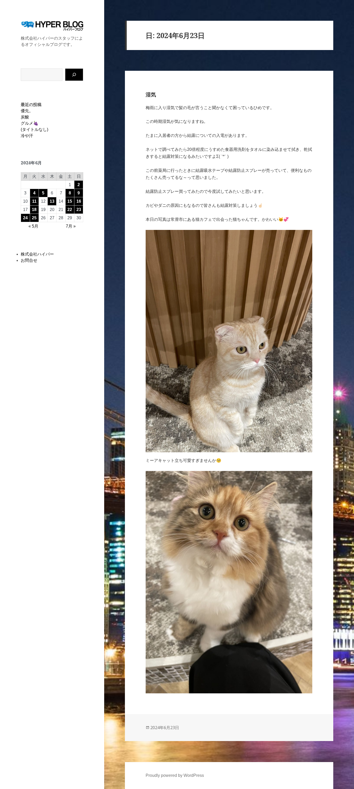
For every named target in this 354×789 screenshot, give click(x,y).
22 (69, 209)
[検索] (74, 74)
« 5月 (33, 226)
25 (34, 218)
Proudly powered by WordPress (175, 775)
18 (34, 209)
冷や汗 (27, 135)
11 (34, 201)
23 (78, 209)
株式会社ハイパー (37, 254)
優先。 (27, 111)
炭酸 (25, 117)
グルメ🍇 (29, 123)
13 (52, 201)
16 (78, 201)
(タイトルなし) (34, 129)
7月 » (71, 226)
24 (25, 218)
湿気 (151, 94)
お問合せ (29, 260)
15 (69, 201)
